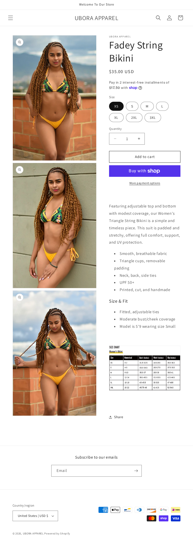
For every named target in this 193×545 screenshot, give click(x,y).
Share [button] (118, 417)
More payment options (144, 183)
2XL (134, 117)
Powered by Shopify (57, 533)
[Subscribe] (135, 471)
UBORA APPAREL (33, 533)
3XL (153, 117)
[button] (10, 17)
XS (116, 106)
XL (116, 117)
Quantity (115, 129)
